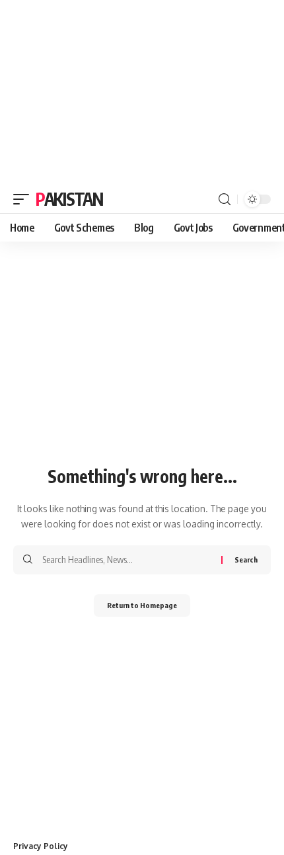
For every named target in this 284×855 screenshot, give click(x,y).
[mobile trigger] (24, 199)
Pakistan (69, 199)
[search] (224, 199)
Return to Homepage (142, 605)
